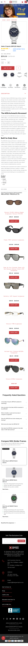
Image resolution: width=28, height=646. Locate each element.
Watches (14, 20)
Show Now (14, 221)
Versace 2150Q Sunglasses (14, 379)
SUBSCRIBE (21, 541)
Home (4, 20)
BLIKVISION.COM (14, 630)
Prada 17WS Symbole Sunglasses (14, 240)
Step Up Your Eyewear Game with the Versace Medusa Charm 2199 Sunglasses (14, 269)
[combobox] (4, 2)
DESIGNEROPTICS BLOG (14, 626)
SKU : (2, 53)
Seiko (8, 20)
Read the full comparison (7, 523)
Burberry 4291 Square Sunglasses (14, 296)
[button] (5, 48)
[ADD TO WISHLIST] (18, 68)
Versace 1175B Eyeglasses (14, 323)
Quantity (3, 59)
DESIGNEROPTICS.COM (14, 623)
